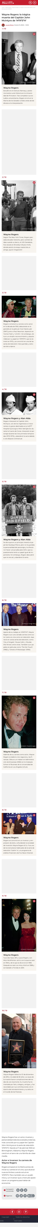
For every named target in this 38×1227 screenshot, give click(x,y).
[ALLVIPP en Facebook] (12, 1212)
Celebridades (8, 7)
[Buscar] (30, 2)
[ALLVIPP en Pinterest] (25, 1212)
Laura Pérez (9, 25)
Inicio (3, 7)
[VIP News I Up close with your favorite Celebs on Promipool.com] (15, 2)
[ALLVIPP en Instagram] (19, 1212)
